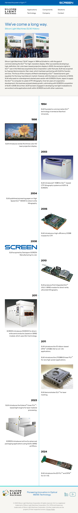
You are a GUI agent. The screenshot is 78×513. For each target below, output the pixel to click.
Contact (61, 13)
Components (48, 10)
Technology (31, 13)
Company (46, 13)
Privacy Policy (50, 509)
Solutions (61, 10)
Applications (32, 10)
